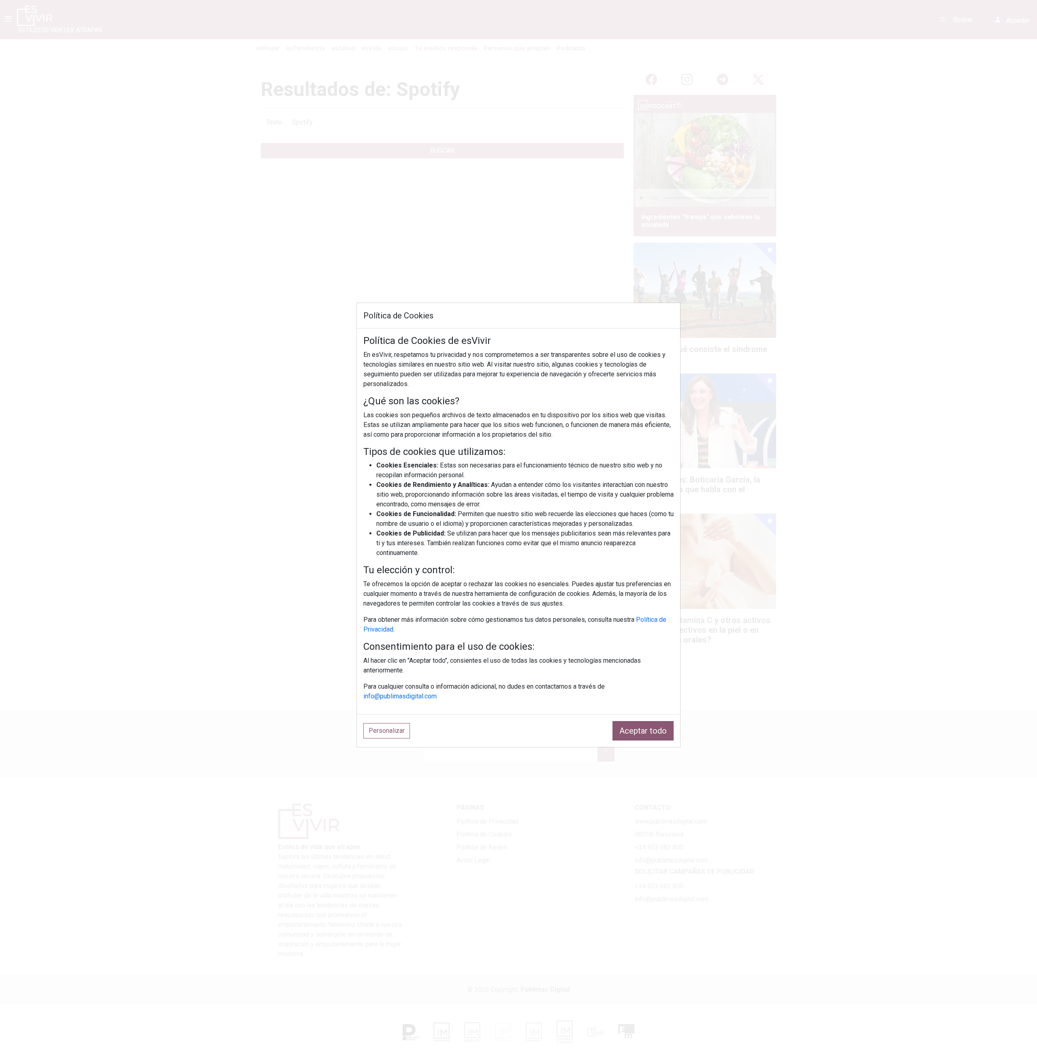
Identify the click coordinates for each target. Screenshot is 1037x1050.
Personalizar (387, 730)
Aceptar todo (643, 731)
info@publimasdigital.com (400, 696)
